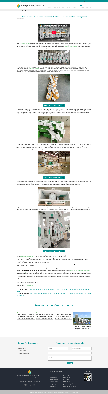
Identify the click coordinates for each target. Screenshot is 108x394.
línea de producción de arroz (70, 46)
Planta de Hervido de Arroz (69, 374)
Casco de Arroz (66, 377)
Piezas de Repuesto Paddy (69, 386)
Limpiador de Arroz (67, 375)
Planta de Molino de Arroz (55, 374)
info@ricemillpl (23, 284)
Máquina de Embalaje (68, 383)
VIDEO (74, 7)
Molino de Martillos (67, 384)
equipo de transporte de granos (27, 256)
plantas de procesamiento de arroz (28, 272)
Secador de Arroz (53, 375)
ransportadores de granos (24, 43)
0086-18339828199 (30, 285)
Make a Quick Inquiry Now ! (52, 105)
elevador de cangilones (34, 68)
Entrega (70, 363)
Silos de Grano (53, 386)
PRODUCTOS (57, 7)
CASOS (63, 7)
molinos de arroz (73, 270)
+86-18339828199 (22, 348)
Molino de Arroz (66, 379)
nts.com (29, 284)
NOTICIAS (69, 7)
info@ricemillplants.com (23, 1)
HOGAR (50, 7)
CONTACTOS (89, 7)
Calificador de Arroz (54, 381)
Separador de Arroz (54, 379)
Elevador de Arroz (53, 384)
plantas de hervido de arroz (58, 272)
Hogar (25, 10)
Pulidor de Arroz (66, 381)
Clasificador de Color (54, 383)
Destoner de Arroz (54, 377)
